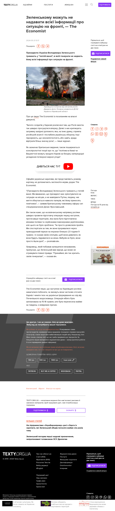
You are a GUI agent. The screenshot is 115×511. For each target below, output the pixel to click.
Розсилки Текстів (43, 462)
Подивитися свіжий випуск (96, 471)
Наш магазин (41, 478)
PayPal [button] (79, 371)
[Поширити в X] (43, 46)
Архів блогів (41, 484)
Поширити (30, 46)
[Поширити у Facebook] (38, 46)
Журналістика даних (68, 454)
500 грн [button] (43, 360)
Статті (38, 457)
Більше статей (34, 421)
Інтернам (63, 468)
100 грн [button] (31, 360)
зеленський (32, 388)
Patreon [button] (32, 371)
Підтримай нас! (42, 475)
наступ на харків (54, 388)
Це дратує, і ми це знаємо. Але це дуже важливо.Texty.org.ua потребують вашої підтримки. (49, 323)
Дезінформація (66, 462)
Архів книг (40, 487)
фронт (42, 388)
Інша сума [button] (67, 360)
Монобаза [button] (65, 371)
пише (36, 116)
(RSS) (43, 457)
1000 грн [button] (54, 360)
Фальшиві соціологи (68, 460)
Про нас (39, 454)
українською (29, 498)
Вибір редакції (42, 465)
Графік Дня (40, 481)
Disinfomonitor (66, 465)
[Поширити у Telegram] (47, 46)
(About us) (47, 454)
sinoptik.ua (95, 207)
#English (39, 468)
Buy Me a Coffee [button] (48, 371)
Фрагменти (40, 460)
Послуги (63, 457)
